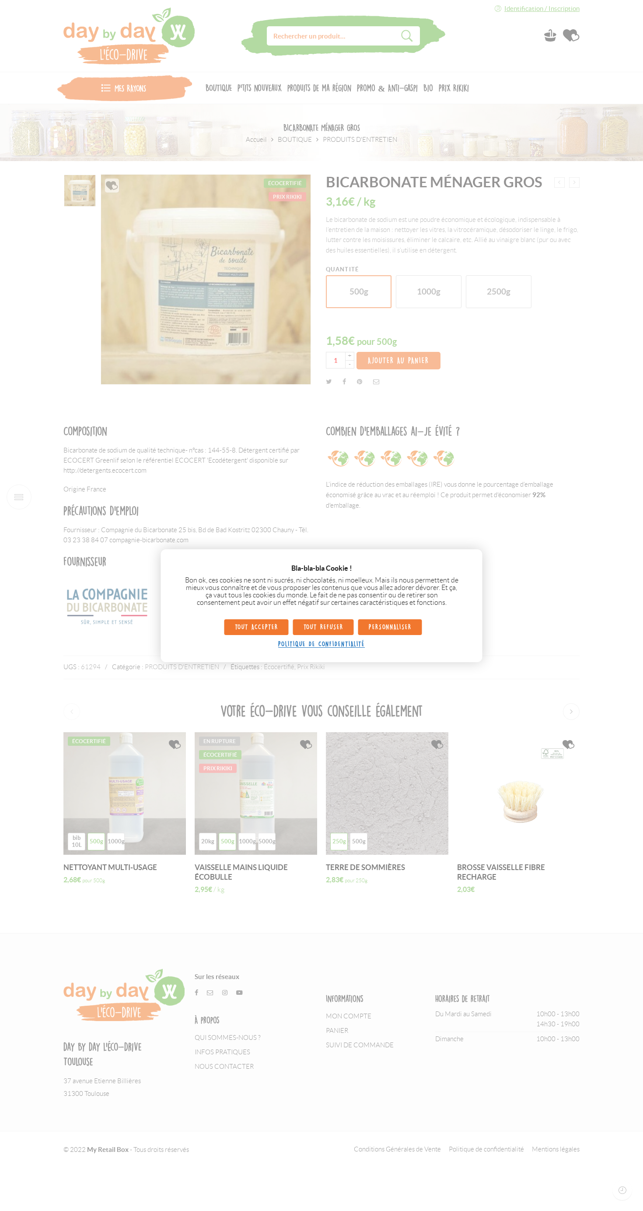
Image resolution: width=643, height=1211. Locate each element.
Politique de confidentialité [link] (321, 644)
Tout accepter (256, 627)
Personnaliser (390, 627)
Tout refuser (323, 627)
